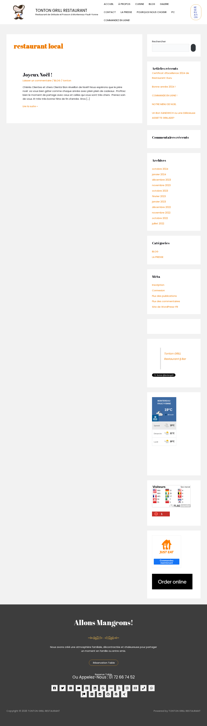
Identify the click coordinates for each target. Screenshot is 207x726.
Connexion (158, 290)
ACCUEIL (109, 4)
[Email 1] (135, 688)
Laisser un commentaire (37, 80)
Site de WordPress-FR (165, 306)
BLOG (152, 4)
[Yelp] (119, 688)
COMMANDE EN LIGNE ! (164, 95)
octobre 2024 (160, 169)
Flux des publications (164, 296)
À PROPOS (124, 4)
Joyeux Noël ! (37, 74)
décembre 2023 (161, 179)
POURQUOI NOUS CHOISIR (152, 12)
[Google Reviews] (103, 688)
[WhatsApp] (151, 688)
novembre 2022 (161, 212)
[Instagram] (71, 688)
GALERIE (164, 4)
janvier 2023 (159, 201)
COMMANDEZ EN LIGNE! (117, 20)
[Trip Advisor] (111, 688)
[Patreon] (84, 694)
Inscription (158, 285)
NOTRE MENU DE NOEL (164, 104)
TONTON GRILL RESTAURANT (61, 10)
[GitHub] (108, 694)
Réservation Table (103, 662)
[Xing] (124, 694)
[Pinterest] (87, 688)
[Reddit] (100, 694)
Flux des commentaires (166, 301)
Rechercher (159, 41)
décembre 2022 (161, 207)
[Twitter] (63, 688)
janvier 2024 (159, 174)
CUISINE (139, 4)
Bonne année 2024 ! (164, 86)
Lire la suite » (30, 106)
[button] (196, 12)
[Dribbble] (127, 688)
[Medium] (92, 694)
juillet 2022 (158, 223)
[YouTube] (79, 688)
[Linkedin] (95, 688)
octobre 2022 (160, 218)
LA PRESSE (126, 12)
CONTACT (110, 12)
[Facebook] (54, 688)
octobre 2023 (160, 190)
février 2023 (159, 196)
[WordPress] (116, 694)
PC (173, 12)
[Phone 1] (143, 688)
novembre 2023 (161, 185)
